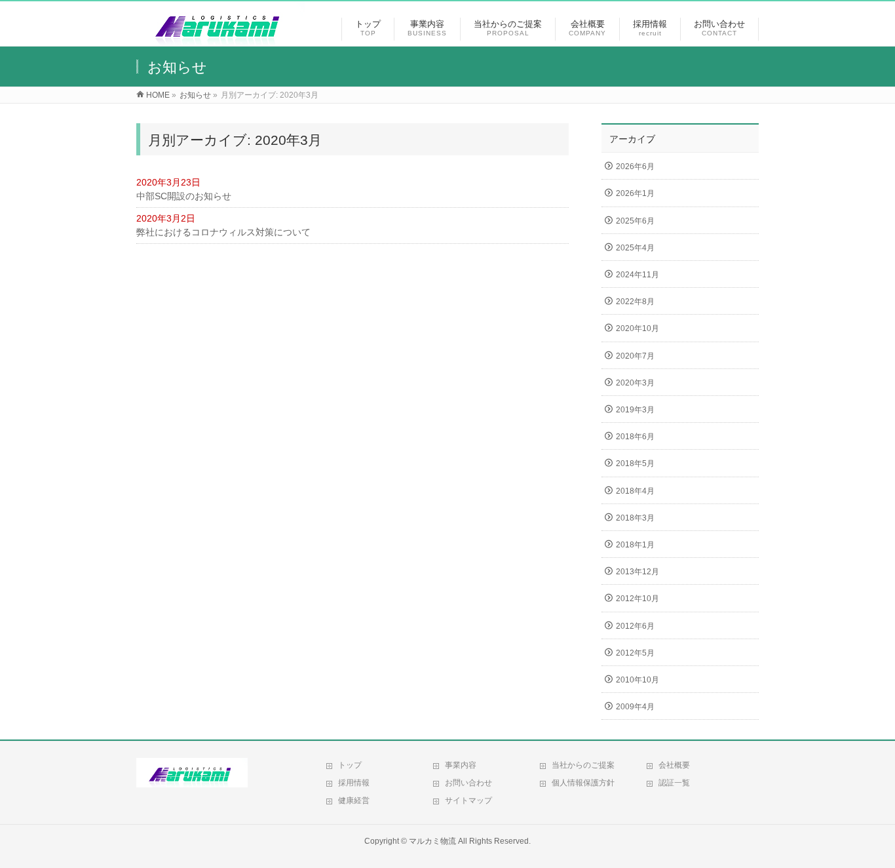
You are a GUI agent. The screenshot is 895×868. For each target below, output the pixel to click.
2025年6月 (635, 221)
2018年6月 (635, 436)
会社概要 (674, 765)
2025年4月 (635, 247)
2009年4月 (635, 706)
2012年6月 (635, 626)
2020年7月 (635, 356)
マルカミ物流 (432, 841)
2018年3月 (635, 518)
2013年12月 (637, 571)
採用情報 (354, 782)
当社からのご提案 (583, 765)
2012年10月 (637, 598)
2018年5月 (635, 463)
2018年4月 (635, 491)
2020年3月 (635, 382)
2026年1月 (635, 193)
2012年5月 (635, 653)
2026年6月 (635, 166)
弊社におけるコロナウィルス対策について (223, 232)
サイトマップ (468, 800)
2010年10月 (637, 679)
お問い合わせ (468, 782)
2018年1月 (635, 544)
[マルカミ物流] (220, 39)
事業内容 (460, 765)
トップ (350, 765)
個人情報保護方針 (583, 782)
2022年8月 (635, 301)
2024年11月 (637, 274)
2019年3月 (635, 409)
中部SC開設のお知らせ (183, 196)
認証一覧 (674, 782)
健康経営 (354, 800)
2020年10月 (637, 328)
